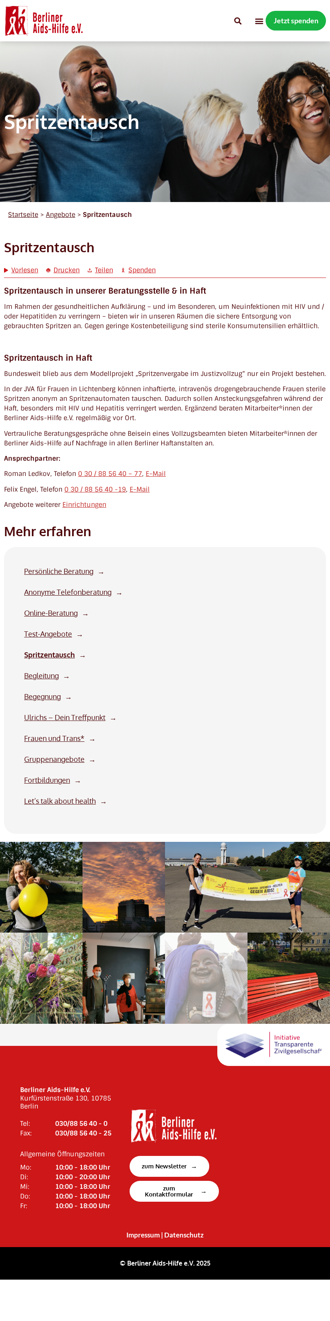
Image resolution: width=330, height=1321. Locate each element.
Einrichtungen (84, 504)
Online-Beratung (51, 613)
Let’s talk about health (60, 801)
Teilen (104, 270)
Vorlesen (24, 270)
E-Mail (156, 474)
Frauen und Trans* (54, 738)
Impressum (143, 1235)
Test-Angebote (48, 634)
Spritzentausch (49, 655)
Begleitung (41, 676)
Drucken (67, 270)
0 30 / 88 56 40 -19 (95, 489)
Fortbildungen (47, 780)
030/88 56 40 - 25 (83, 1133)
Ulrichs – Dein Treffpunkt (64, 717)
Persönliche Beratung (58, 571)
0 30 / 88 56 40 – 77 (110, 474)
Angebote (60, 214)
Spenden (142, 270)
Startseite (23, 214)
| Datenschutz (182, 1235)
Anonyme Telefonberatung (67, 592)
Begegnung (42, 696)
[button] (237, 20)
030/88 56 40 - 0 (81, 1123)
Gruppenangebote (54, 759)
